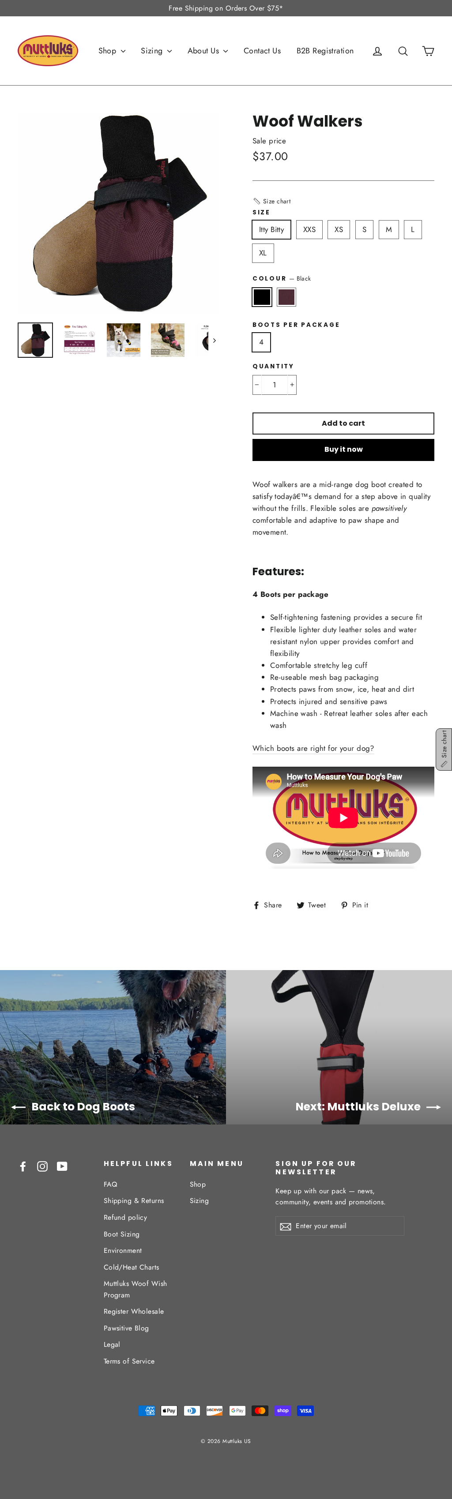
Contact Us (262, 50)
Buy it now (343, 449)
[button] (271, 201)
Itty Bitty (271, 229)
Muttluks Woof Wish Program (135, 1289)
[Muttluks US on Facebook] (23, 1166)
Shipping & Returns (134, 1200)
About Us (205, 50)
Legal (112, 1344)
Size (261, 212)
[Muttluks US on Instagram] (42, 1166)
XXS (309, 229)
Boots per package (296, 325)
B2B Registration (325, 50)
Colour (281, 278)
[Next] (213, 340)
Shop (108, 50)
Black (261, 297)
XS (339, 229)
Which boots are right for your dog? (313, 748)
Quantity (273, 366)
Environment (123, 1250)
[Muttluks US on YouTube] (62, 1166)
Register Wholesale (134, 1311)
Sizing (153, 50)
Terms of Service (129, 1361)
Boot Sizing (122, 1234)
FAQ (110, 1184)
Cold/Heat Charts (131, 1267)
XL (263, 252)
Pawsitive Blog (126, 1328)
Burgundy (286, 297)
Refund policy (125, 1217)
